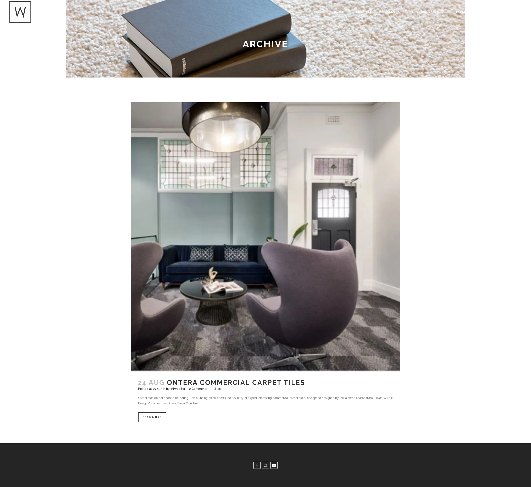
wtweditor (178, 388)
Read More (152, 417)
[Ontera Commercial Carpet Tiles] (265, 237)
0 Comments (198, 388)
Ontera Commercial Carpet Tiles (236, 382)
